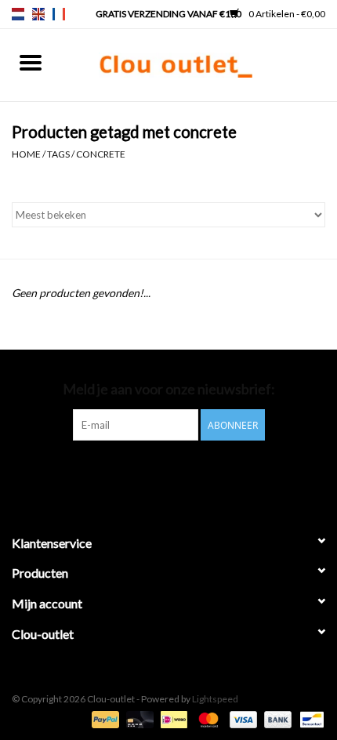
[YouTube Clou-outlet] (182, 472)
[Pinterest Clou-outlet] (155, 472)
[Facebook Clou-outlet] (127, 472)
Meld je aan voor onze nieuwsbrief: (169, 389)
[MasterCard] (206, 718)
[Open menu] (30, 62)
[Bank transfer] (276, 718)
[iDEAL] (172, 718)
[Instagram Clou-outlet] (210, 472)
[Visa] (241, 718)
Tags (58, 154)
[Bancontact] (309, 718)
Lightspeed (215, 699)
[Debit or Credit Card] (138, 718)
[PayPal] (103, 718)
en (38, 14)
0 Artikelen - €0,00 (286, 14)
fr (59, 14)
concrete (100, 154)
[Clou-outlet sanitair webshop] (199, 64)
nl (18, 14)
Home (26, 154)
